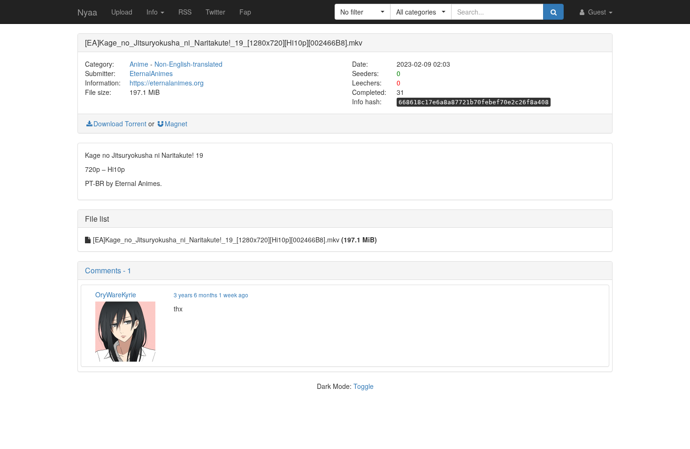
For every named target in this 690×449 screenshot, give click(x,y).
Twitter (215, 11)
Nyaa (87, 12)
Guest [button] (597, 11)
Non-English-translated (188, 64)
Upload (121, 11)
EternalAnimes (151, 73)
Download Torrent (119, 123)
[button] (363, 12)
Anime (139, 64)
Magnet (176, 123)
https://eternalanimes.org (167, 82)
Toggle (363, 386)
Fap (245, 11)
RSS (185, 11)
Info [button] (153, 11)
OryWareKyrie (115, 294)
